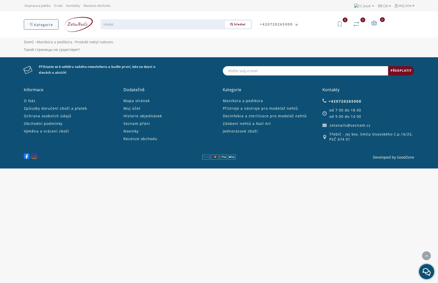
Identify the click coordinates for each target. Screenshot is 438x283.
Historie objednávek (142, 116)
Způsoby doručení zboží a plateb (55, 108)
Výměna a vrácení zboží (46, 131)
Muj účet (131, 108)
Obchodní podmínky (43, 123)
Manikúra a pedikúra (54, 42)
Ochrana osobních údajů (47, 116)
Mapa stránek (136, 100)
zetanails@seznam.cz (350, 125)
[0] (357, 24)
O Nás (29, 100)
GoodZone (405, 157)
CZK (385, 6)
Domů (29, 42)
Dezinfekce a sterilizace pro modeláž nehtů (265, 116)
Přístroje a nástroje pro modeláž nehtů (260, 108)
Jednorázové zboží (240, 131)
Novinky (131, 131)
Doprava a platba (37, 5)
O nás (58, 5)
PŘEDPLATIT (401, 70)
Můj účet (405, 5)
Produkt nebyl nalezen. (94, 42)
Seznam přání (136, 123)
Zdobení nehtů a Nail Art (247, 123)
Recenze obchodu (97, 5)
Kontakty (73, 5)
